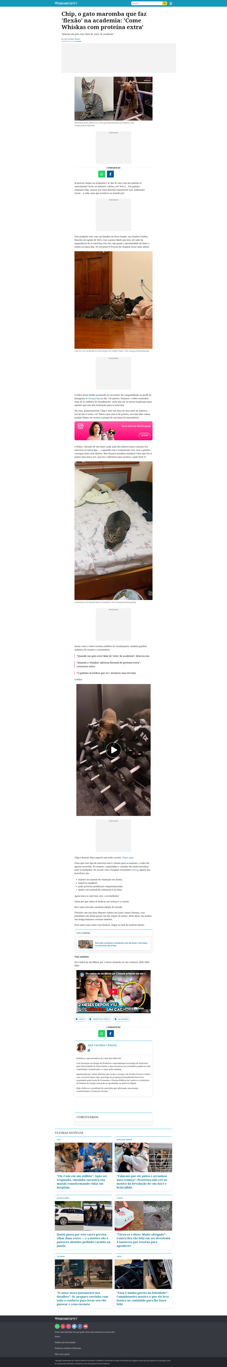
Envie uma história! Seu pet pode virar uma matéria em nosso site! (85, 1332)
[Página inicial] (84, 3)
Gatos (79, 41)
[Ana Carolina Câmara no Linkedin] (89, 1050)
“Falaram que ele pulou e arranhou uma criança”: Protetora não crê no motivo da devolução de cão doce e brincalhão (142, 1181)
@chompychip (92, 398)
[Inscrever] (85, 1326)
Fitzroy (134, 869)
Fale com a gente (62, 1354)
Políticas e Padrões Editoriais (68, 1348)
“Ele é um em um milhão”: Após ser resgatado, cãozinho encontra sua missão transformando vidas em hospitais (82, 1181)
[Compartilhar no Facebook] (110, 174)
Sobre (57, 1336)
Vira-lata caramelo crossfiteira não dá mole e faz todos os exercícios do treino (121, 944)
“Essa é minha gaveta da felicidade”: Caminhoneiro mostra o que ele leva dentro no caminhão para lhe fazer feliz (143, 1298)
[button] (171, 3)
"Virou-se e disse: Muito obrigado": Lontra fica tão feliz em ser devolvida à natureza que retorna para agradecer (143, 1240)
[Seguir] (68, 1326)
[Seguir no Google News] (63, 1326)
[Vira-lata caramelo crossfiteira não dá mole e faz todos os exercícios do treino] (85, 944)
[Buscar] (164, 3)
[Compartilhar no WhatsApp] (101, 174)
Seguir (144, 435)
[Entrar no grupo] (57, 1326)
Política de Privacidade (65, 1342)
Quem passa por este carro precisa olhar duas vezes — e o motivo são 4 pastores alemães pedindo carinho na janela (83, 1240)
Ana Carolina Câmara (72, 39)
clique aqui (127, 857)
